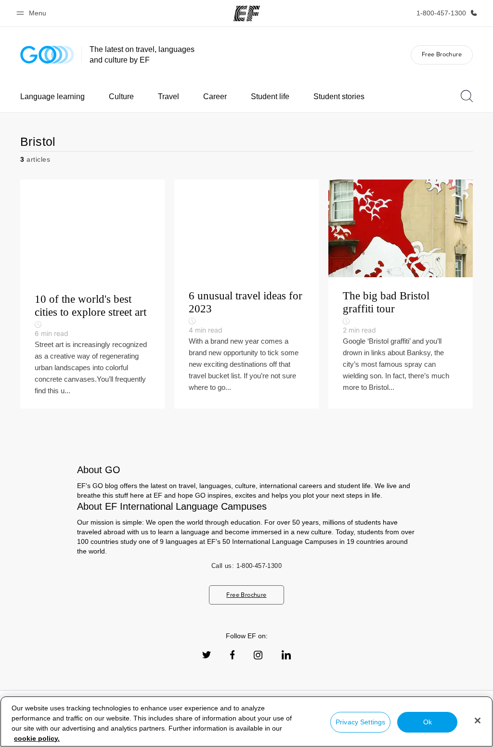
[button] (32, 13)
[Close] (477, 720)
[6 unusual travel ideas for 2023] (246, 294)
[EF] (247, 13)
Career (215, 96)
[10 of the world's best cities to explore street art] (92, 294)
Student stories (338, 96)
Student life (270, 96)
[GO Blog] (47, 54)
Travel (168, 96)
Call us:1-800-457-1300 (246, 565)
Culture (121, 96)
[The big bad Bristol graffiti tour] (400, 294)
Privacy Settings (360, 722)
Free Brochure (442, 54)
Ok (427, 722)
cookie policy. (37, 738)
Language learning (52, 96)
